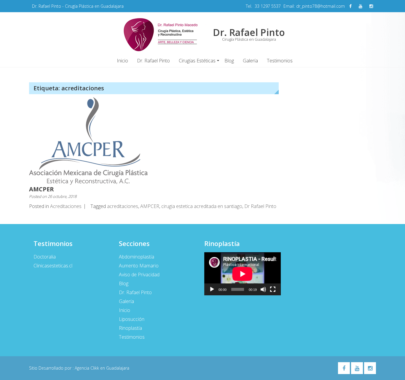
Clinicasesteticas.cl (53, 265)
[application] (242, 273)
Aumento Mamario (139, 265)
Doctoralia (45, 256)
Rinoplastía (130, 328)
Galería (250, 60)
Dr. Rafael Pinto (153, 60)
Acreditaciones (66, 206)
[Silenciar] (263, 289)
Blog (229, 60)
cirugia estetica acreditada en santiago (201, 206)
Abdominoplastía (136, 256)
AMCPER (41, 189)
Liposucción (131, 319)
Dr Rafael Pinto (260, 206)
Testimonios (280, 60)
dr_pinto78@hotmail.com (320, 6)
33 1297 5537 (268, 6)
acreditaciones (122, 206)
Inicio (122, 60)
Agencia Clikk (87, 368)
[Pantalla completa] (273, 289)
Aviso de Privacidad (139, 274)
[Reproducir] (212, 289)
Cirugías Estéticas (197, 60)
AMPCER (149, 206)
